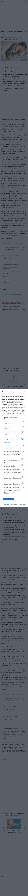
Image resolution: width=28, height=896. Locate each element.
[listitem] (14, 418)
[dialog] (14, 448)
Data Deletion (6, 504)
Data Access (14, 504)
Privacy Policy (22, 504)
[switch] (22, 421)
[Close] (25, 392)
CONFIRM (8, 499)
